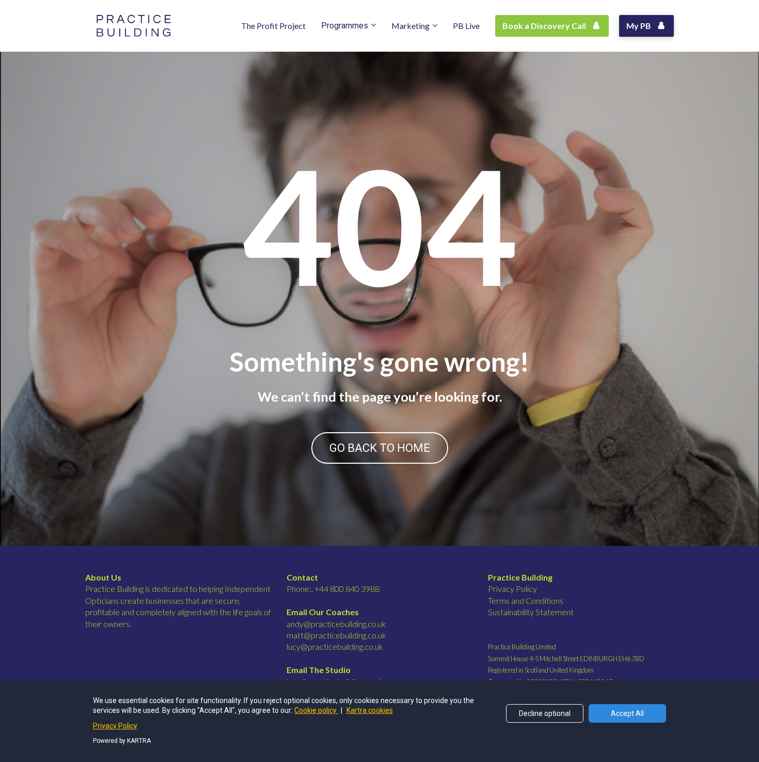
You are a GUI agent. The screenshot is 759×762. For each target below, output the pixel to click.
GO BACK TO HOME (379, 447)
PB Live (466, 26)
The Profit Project (273, 26)
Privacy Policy (115, 726)
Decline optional (545, 713)
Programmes (344, 26)
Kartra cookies (369, 710)
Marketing (410, 26)
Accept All (627, 713)
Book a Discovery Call (544, 26)
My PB (638, 26)
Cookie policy (316, 710)
